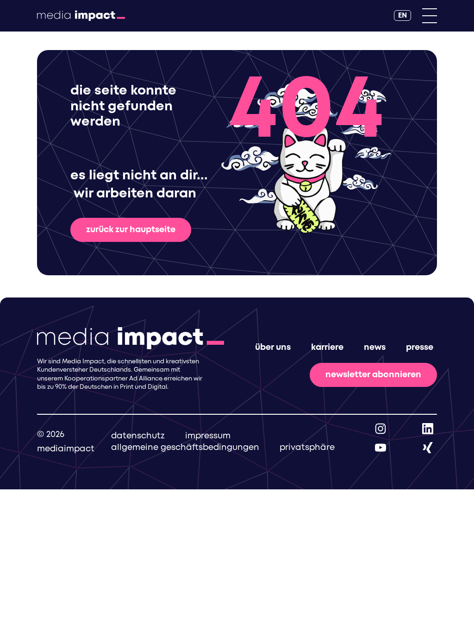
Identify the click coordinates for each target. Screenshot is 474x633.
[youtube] (380, 447)
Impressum (208, 436)
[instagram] (380, 428)
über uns (273, 347)
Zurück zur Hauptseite (130, 230)
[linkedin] (427, 428)
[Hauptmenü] (429, 15)
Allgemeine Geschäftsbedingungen (185, 447)
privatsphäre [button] (307, 447)
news (375, 347)
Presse (419, 347)
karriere (327, 347)
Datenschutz (138, 436)
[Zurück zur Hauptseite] (81, 15)
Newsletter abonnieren (373, 375)
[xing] (427, 447)
